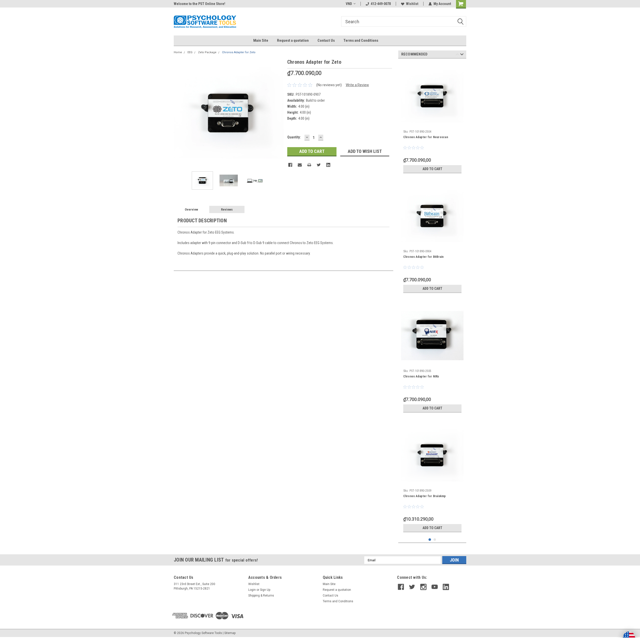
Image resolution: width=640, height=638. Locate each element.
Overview (191, 209)
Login (252, 590)
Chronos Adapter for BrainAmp (424, 496)
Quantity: (294, 137)
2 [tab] (435, 539)
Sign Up (265, 590)
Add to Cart (432, 169)
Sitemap (230, 633)
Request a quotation (293, 40)
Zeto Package (207, 52)
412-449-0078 (381, 4)
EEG (190, 52)
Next (279, 112)
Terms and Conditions (361, 40)
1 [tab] (429, 539)
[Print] (309, 165)
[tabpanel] (432, 119)
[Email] (300, 165)
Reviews (227, 209)
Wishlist (412, 4)
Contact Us (326, 40)
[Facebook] (290, 165)
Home (178, 52)
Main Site (260, 40)
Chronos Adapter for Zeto (239, 52)
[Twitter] (319, 165)
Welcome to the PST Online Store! (199, 4)
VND (349, 4)
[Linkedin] (328, 165)
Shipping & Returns (261, 595)
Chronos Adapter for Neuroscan (425, 137)
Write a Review (357, 85)
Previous (179, 112)
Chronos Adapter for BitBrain (423, 257)
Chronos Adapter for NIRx (421, 376)
